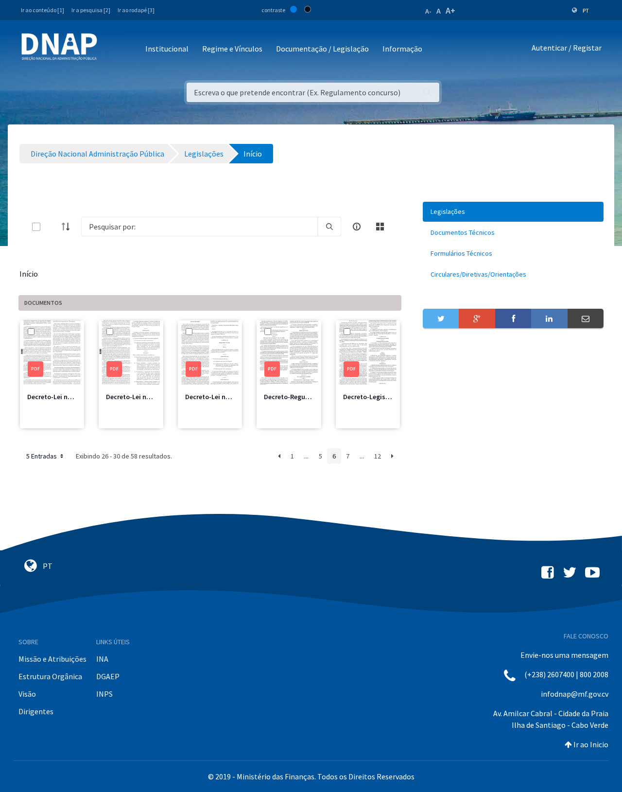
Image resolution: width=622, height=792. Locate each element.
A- (428, 11)
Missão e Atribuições (52, 659)
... (306, 456)
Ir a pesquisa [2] (90, 10)
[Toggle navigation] (111, 49)
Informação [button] (402, 48)
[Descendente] (68, 226)
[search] (329, 226)
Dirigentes (35, 711)
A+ (450, 10)
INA (102, 659)
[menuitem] (513, 212)
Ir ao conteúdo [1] (42, 10)
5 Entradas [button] (42, 456)
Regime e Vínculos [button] (232, 48)
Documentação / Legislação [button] (322, 48)
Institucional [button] (167, 48)
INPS (104, 694)
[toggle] (52, 226)
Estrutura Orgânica (50, 676)
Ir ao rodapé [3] (136, 10)
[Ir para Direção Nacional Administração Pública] (59, 46)
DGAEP (108, 676)
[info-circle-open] (356, 226)
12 (377, 456)
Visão (27, 694)
